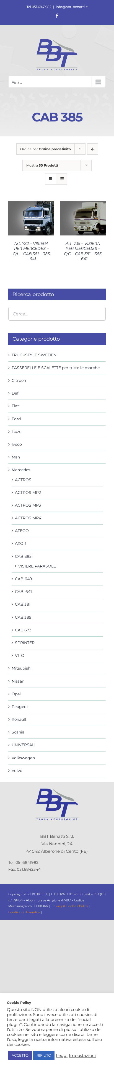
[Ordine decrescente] (92, 149)
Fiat (15, 405)
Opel (16, 693)
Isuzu (17, 431)
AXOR (20, 543)
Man (16, 457)
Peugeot (20, 706)
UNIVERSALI (23, 744)
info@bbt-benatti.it (72, 7)
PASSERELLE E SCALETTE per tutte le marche (56, 367)
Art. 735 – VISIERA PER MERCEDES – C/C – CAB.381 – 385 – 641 (83, 251)
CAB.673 (23, 630)
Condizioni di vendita (24, 912)
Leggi (62, 1055)
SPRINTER (25, 642)
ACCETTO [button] (20, 1055)
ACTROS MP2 (28, 492)
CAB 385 (23, 556)
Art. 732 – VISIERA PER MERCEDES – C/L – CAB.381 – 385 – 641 (31, 251)
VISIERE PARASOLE (37, 566)
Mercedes (21, 469)
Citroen (19, 380)
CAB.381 (22, 604)
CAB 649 (23, 578)
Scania (18, 732)
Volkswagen (23, 757)
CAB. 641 (23, 591)
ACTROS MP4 (28, 517)
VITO (19, 655)
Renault (19, 719)
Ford (16, 418)
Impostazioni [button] (82, 1055)
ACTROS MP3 (28, 505)
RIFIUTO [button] (44, 1055)
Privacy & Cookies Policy (70, 906)
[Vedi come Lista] (61, 178)
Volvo (17, 770)
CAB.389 (23, 617)
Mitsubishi (22, 668)
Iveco (17, 444)
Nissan (18, 681)
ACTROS (23, 479)
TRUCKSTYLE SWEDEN (34, 354)
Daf (15, 393)
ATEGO (22, 530)
